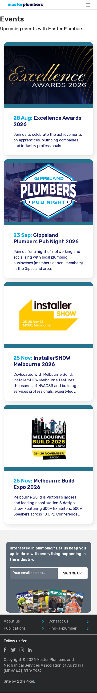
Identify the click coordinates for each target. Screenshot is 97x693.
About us (12, 621)
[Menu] (88, 4)
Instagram (22, 650)
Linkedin (30, 650)
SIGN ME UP (72, 573)
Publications (15, 628)
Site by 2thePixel (19, 681)
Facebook (5, 650)
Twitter (13, 650)
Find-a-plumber (62, 628)
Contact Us (58, 621)
